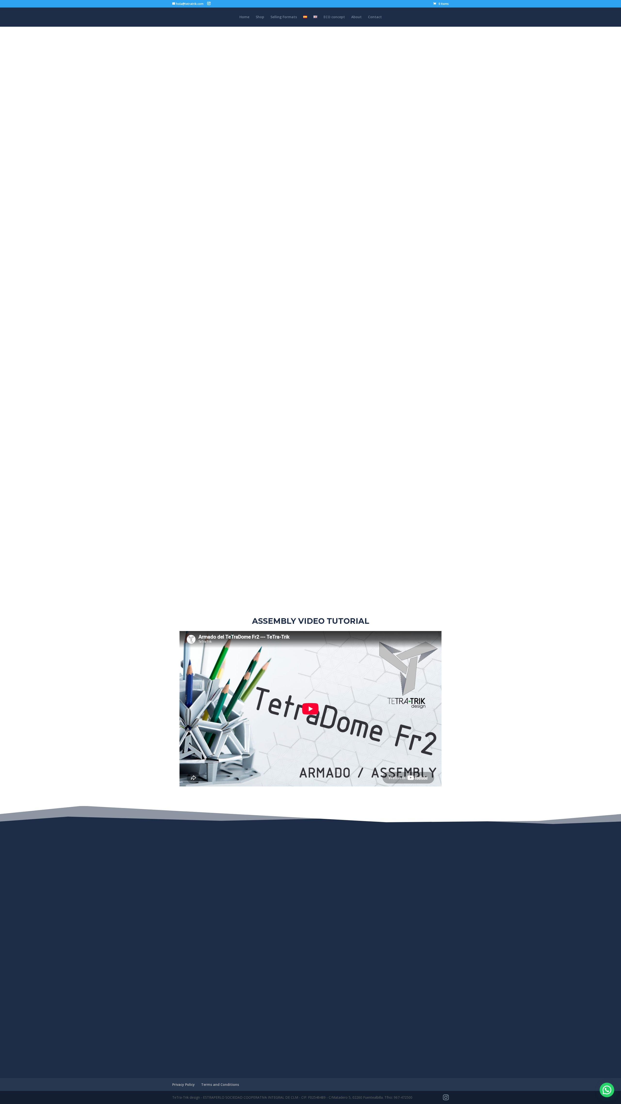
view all (310, 1038)
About (356, 17)
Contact (375, 17)
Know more (311, 497)
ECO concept (334, 17)
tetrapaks (283, 163)
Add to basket (218, 418)
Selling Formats (283, 17)
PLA (297, 173)
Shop (260, 17)
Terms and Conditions (220, 1084)
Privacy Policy (183, 1084)
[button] (607, 1090)
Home (244, 17)
